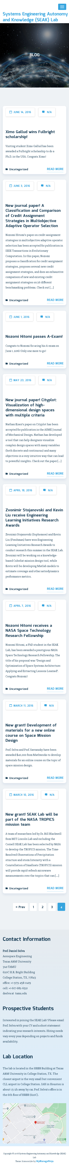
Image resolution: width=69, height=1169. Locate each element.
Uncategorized (18, 169)
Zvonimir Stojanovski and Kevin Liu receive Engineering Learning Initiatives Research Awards (34, 518)
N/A (49, 112)
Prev (22, 907)
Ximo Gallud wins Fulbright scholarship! (30, 135)
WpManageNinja (44, 1161)
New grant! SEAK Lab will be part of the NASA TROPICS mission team (32, 819)
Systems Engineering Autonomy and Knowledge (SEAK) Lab (35, 17)
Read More (55, 169)
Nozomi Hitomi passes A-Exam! (34, 336)
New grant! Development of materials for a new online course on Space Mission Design (31, 733)
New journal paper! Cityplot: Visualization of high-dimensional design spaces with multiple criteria (31, 408)
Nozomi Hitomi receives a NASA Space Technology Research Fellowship (29, 631)
